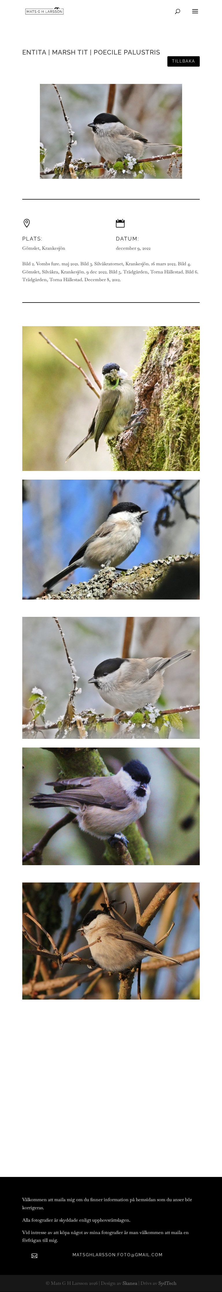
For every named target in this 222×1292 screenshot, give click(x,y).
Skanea (130, 1283)
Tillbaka (183, 61)
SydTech (167, 1283)
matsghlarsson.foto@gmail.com (118, 1254)
